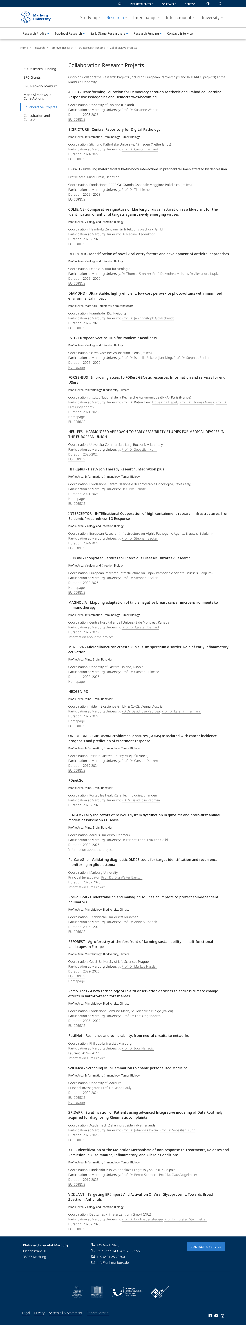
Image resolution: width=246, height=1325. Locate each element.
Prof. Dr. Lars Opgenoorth (141, 1016)
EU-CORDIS (76, 119)
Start (120, 3)
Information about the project (90, 637)
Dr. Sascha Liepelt (165, 402)
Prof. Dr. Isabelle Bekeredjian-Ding (147, 357)
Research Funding (146, 33)
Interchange (144, 17)
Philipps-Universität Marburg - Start (42, 17)
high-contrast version (208, 3)
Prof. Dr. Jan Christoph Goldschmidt (148, 318)
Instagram (223, 1316)
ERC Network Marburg (40, 86)
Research (115, 17)
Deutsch (191, 4)
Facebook (209, 1316)
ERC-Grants (32, 77)
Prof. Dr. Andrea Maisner (170, 273)
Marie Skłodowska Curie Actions (37, 96)
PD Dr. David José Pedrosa (141, 711)
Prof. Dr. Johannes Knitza (140, 1130)
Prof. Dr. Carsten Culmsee (140, 672)
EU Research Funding (92, 47)
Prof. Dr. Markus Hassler (139, 966)
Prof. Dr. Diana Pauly (116, 1088)
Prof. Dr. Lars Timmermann (181, 711)
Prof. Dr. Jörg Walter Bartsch (121, 877)
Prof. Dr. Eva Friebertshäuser (142, 1219)
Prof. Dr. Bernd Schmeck (139, 1174)
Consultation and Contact (37, 117)
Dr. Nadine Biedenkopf (138, 234)
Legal (26, 1313)
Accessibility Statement (65, 1313)
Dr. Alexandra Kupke (205, 273)
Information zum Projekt (86, 887)
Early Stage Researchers (107, 33)
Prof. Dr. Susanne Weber (140, 109)
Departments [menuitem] (140, 4)
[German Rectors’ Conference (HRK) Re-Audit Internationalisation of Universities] (97, 1292)
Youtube (216, 1316)
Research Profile (34, 33)
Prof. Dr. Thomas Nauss (197, 402)
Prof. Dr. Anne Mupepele (140, 922)
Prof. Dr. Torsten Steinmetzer (185, 1219)
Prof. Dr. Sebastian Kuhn (139, 449)
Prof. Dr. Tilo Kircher (136, 189)
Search (220, 3)
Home (24, 47)
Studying (88, 17)
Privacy (39, 1313)
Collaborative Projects (40, 107)
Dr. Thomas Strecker (136, 273)
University (210, 17)
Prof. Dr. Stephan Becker (192, 357)
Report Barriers (98, 1313)
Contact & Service (180, 33)
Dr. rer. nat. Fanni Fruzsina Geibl (145, 840)
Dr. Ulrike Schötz (134, 489)
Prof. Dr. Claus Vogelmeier (178, 1174)
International (178, 17)
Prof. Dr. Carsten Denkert (140, 149)
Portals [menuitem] (168, 4)
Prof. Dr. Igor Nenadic (138, 1048)
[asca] (160, 1292)
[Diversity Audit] (77, 1292)
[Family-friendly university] (126, 1292)
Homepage (76, 367)
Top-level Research (68, 33)
